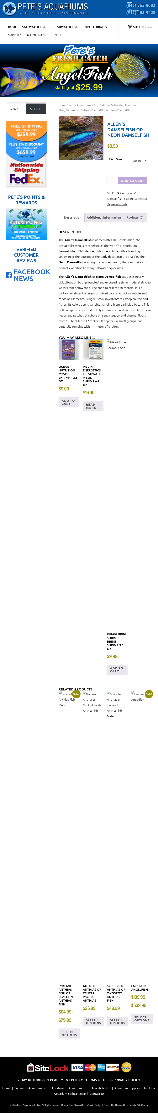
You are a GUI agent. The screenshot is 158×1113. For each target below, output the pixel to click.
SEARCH (35, 109)
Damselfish (73, 110)
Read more (91, 405)
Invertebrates (95, 27)
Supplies (15, 35)
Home (12, 27)
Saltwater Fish (34, 27)
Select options (69, 1033)
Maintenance (37, 35)
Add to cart (132, 181)
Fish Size (115, 159)
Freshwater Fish (65, 27)
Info (57, 35)
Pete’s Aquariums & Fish (83, 105)
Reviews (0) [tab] (135, 217)
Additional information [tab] (104, 217)
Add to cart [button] (68, 402)
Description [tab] (72, 217)
